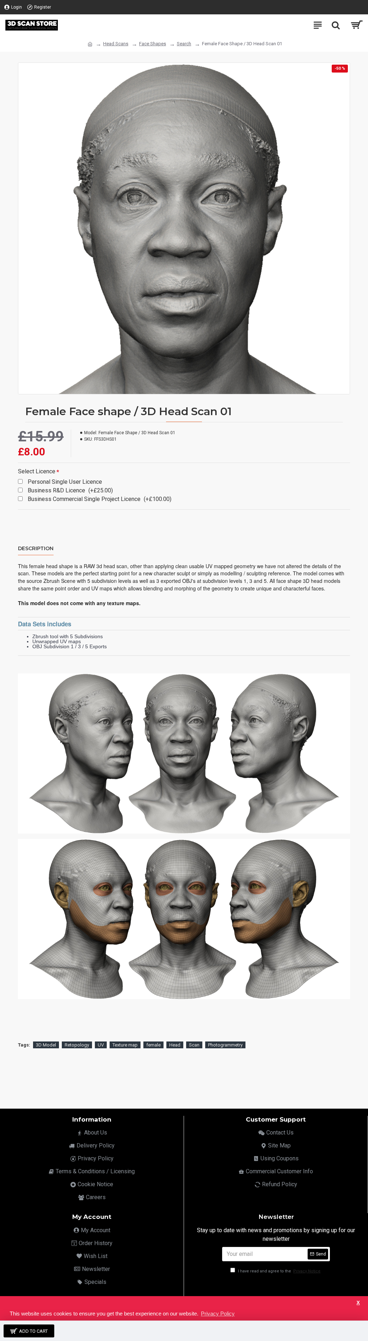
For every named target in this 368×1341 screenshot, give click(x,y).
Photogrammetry (225, 1045)
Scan (194, 1045)
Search (184, 43)
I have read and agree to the (279, 1271)
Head (174, 1045)
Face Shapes (152, 43)
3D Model (46, 1045)
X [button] (358, 1302)
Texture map (125, 1045)
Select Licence (36, 471)
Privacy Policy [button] (218, 1313)
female (153, 1045)
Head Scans (115, 43)
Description (36, 549)
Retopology (77, 1045)
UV (101, 1045)
